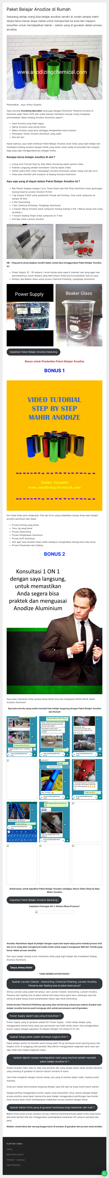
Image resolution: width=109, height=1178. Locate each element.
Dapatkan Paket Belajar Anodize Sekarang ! (34, 900)
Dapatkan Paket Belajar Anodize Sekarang (33, 351)
